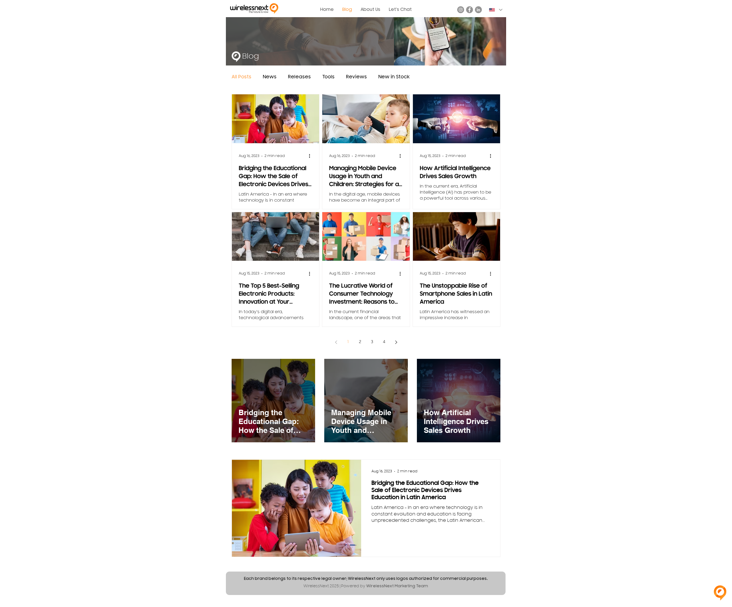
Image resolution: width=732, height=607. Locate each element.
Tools (328, 77)
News (270, 77)
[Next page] (396, 342)
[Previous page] (336, 342)
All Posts (241, 77)
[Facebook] (469, 9)
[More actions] (311, 156)
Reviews (356, 77)
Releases (299, 77)
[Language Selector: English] (495, 9)
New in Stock (394, 77)
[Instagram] (460, 9)
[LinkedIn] (478, 9)
